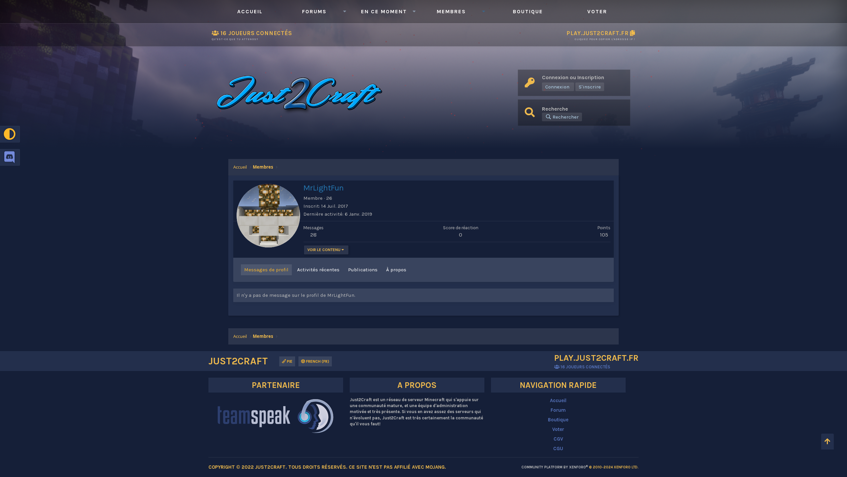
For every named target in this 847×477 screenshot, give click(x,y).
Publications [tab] (363, 270)
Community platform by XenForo (580, 467)
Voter (597, 11)
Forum (558, 410)
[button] (344, 11)
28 (313, 234)
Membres (451, 11)
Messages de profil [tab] (266, 270)
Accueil (250, 11)
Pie (289, 361)
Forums (314, 11)
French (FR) (317, 361)
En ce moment (384, 11)
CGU (558, 448)
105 (604, 234)
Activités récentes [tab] (318, 270)
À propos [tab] (396, 270)
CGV (558, 439)
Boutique (528, 11)
